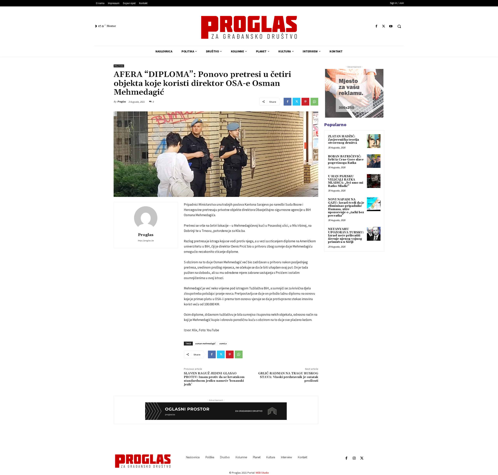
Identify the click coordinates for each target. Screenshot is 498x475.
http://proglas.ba (146, 240)
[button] (399, 26)
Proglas (121, 101)
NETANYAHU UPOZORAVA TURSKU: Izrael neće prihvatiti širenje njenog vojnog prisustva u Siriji (346, 235)
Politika (118, 66)
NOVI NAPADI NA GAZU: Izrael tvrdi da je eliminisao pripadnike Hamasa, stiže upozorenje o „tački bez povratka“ (346, 208)
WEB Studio (262, 472)
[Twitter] (383, 26)
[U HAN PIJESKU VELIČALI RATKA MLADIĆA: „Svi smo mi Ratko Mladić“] (374, 181)
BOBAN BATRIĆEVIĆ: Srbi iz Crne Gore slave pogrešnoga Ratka (346, 160)
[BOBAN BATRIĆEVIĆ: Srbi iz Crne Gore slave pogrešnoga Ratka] (374, 161)
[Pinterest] (305, 102)
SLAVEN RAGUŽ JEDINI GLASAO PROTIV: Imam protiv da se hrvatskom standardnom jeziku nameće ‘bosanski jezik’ (214, 379)
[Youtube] (391, 26)
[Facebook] (376, 26)
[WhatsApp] (314, 102)
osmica (222, 343)
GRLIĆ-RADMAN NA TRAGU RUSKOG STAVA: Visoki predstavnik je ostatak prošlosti (288, 377)
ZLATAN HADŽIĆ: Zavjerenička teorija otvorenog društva (343, 140)
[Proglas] (249, 27)
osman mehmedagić (205, 343)
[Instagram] (354, 458)
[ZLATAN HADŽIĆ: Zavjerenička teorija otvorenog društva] (374, 141)
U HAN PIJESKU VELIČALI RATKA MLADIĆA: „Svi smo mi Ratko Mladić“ (345, 181)
